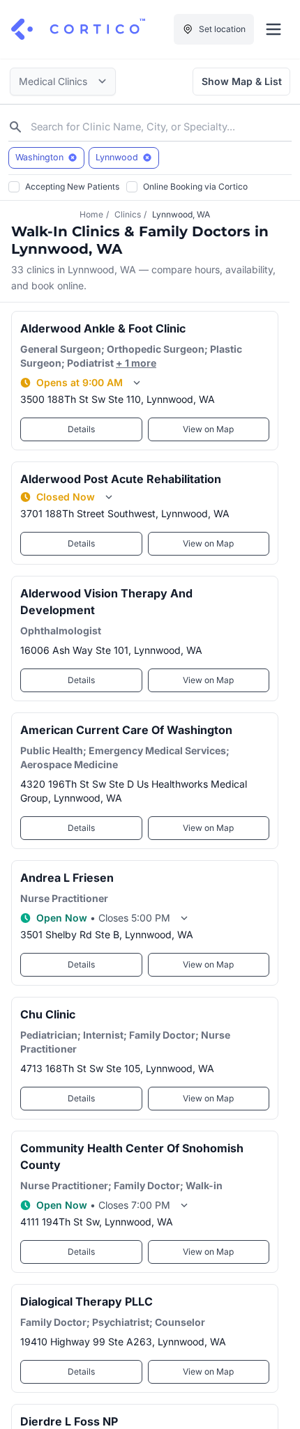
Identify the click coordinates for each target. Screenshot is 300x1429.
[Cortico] (78, 29)
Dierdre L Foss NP (69, 1421)
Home (91, 214)
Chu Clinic (47, 1014)
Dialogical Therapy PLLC (86, 1301)
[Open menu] (273, 29)
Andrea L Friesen (67, 878)
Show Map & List (242, 81)
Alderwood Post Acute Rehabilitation (120, 479)
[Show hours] (136, 382)
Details (81, 429)
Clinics (127, 214)
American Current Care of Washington (126, 730)
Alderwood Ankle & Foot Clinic (103, 328)
